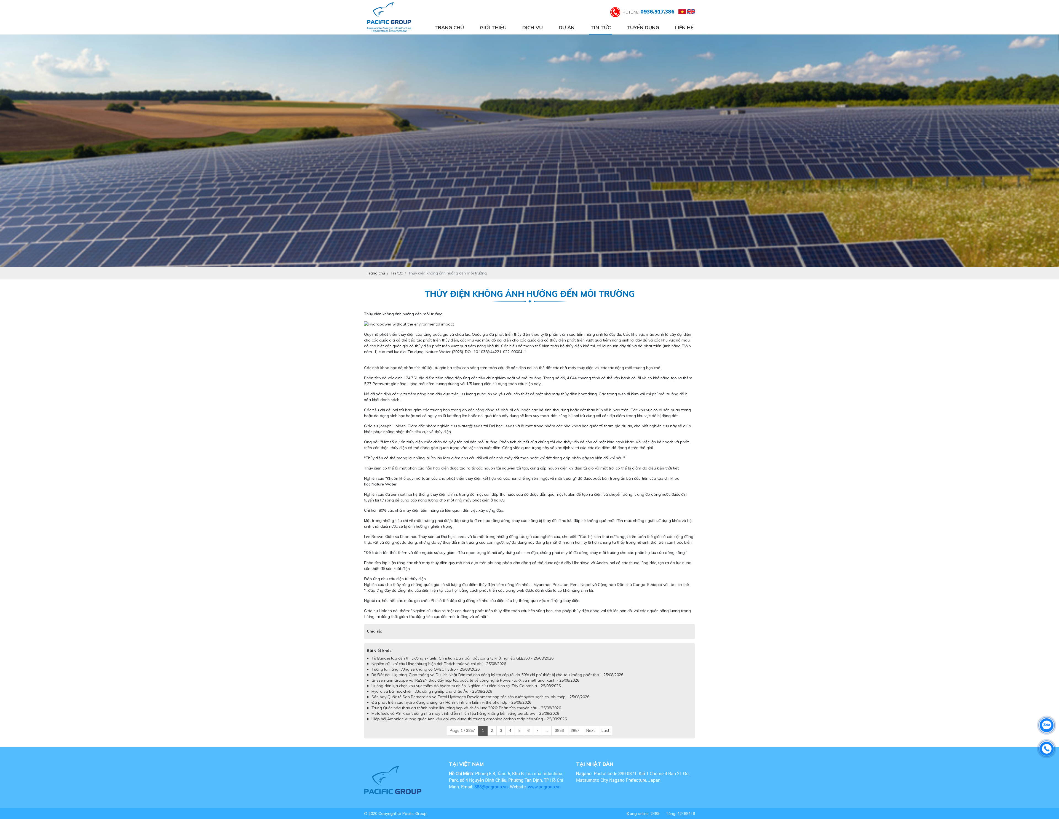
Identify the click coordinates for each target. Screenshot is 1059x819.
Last (605, 730)
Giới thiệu (493, 27)
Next (590, 730)
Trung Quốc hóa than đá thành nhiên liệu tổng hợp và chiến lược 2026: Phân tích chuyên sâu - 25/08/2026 (466, 707)
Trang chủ (449, 27)
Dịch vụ (532, 27)
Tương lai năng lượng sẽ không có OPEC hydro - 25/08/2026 (425, 669)
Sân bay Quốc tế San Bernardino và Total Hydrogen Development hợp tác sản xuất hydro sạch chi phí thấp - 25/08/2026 (480, 696)
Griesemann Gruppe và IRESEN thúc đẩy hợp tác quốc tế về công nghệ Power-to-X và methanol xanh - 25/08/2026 (475, 680)
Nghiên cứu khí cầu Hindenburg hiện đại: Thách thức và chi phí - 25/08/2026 (438, 663)
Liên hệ (684, 27)
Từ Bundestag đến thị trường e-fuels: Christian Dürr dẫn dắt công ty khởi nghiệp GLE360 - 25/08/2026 (462, 658)
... (546, 730)
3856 (559, 730)
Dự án (566, 27)
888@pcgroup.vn (491, 786)
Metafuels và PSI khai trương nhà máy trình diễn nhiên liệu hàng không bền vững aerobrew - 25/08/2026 (465, 713)
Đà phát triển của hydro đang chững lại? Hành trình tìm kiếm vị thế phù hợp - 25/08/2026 (451, 702)
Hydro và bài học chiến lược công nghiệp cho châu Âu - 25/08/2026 (431, 691)
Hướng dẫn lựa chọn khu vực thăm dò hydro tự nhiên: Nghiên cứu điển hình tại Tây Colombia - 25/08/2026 (466, 685)
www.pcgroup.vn (545, 786)
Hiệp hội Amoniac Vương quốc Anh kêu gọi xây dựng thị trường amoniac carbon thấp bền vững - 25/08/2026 (469, 718)
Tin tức (600, 27)
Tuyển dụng (643, 27)
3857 (575, 730)
